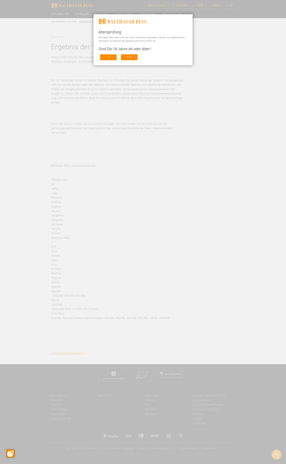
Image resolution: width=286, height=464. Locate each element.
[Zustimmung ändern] (11, 453)
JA (108, 57)
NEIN (129, 57)
